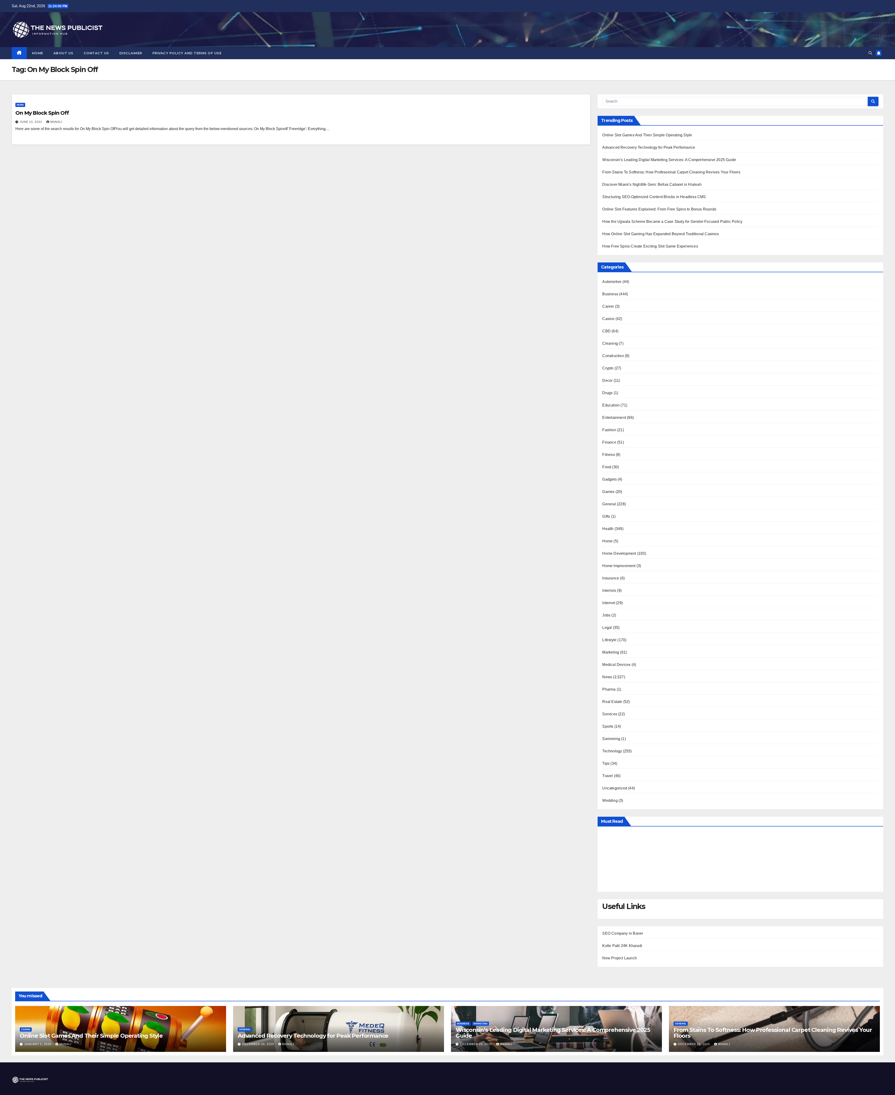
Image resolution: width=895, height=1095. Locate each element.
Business (610, 294)
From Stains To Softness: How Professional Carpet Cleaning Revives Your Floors (671, 172)
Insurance (610, 578)
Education (611, 405)
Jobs (606, 615)
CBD (606, 331)
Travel (607, 776)
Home (37, 53)
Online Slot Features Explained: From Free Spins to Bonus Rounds (659, 209)
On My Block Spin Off (42, 113)
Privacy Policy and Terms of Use (187, 53)
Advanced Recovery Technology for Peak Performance (648, 147)
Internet (608, 603)
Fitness (608, 455)
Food (606, 467)
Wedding (609, 800)
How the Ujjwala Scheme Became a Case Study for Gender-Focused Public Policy (672, 222)
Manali (56, 122)
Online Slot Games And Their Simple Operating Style (647, 135)
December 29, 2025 (476, 1044)
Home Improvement (618, 566)
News (20, 104)
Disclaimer (130, 53)
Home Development (619, 553)
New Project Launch (619, 958)
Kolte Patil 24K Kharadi (622, 946)
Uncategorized (614, 788)
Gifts (606, 516)
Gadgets (609, 479)
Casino (608, 319)
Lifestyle (609, 640)
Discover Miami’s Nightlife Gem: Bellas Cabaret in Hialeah (651, 184)
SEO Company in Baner (622, 933)
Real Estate (612, 702)
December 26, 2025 (694, 1044)
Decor (607, 380)
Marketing (610, 652)
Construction (613, 356)
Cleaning (610, 343)
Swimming (611, 739)
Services (609, 714)
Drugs (607, 393)
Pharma (609, 689)
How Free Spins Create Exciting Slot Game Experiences (650, 246)
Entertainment (614, 418)
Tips (605, 763)
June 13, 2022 (31, 122)
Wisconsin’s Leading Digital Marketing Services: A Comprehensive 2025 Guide (669, 160)
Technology (612, 751)
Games (608, 492)
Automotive (611, 282)
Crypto (607, 368)
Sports (607, 726)
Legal (607, 628)
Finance (609, 442)
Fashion (609, 430)
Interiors (609, 590)
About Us (63, 53)
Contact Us (96, 53)
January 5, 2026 (38, 1044)
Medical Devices (616, 665)
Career (608, 306)
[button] (870, 53)
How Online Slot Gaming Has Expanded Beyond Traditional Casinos (660, 234)
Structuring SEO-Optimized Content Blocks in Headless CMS (654, 197)
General (609, 504)
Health (607, 529)
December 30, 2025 (258, 1044)
